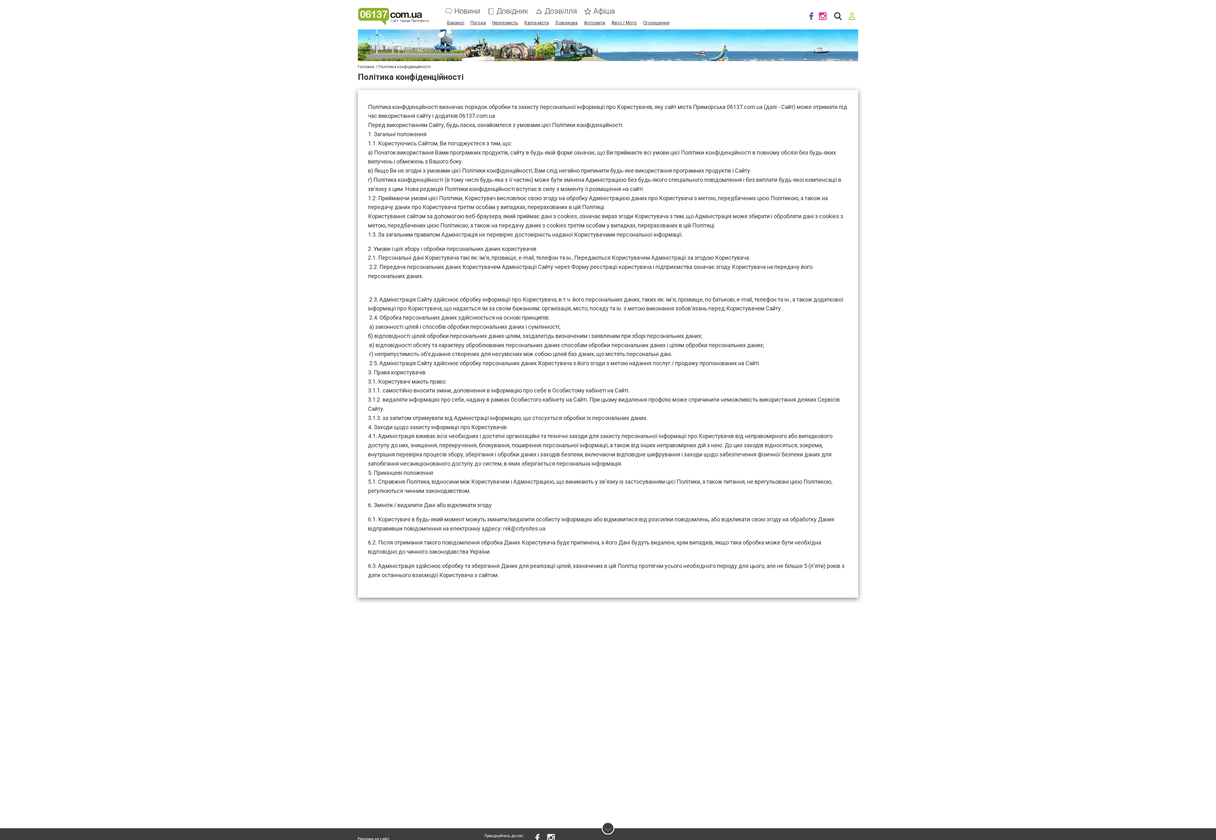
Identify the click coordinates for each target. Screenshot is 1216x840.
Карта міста (536, 22)
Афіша (604, 11)
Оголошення (656, 22)
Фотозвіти (594, 22)
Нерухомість (505, 22)
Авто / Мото (624, 22)
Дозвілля (561, 11)
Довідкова (566, 22)
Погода (478, 22)
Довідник (512, 11)
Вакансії (455, 22)
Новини (467, 11)
